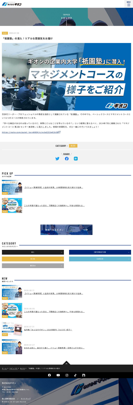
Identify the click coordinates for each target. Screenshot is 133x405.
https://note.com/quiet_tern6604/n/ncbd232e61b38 (30, 132)
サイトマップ (26, 398)
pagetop (66, 363)
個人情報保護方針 (8, 398)
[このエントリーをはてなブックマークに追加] (76, 158)
